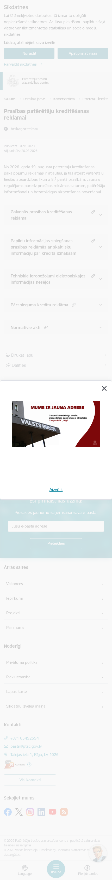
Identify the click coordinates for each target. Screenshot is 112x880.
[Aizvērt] (104, 388)
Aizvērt (56, 489)
